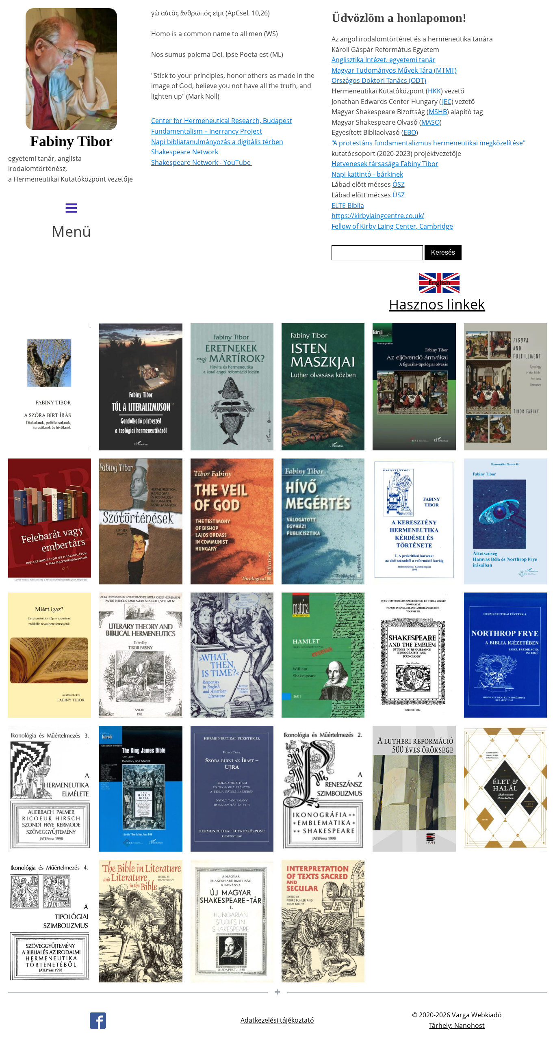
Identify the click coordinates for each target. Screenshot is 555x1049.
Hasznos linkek (437, 304)
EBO (409, 132)
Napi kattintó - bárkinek (367, 174)
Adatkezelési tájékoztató (277, 1020)
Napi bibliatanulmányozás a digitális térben (217, 141)
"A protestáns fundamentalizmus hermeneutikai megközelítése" (428, 142)
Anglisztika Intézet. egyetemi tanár (384, 59)
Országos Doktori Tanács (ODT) (379, 80)
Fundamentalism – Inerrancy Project (206, 131)
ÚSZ (398, 194)
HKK (434, 91)
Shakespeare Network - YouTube (201, 162)
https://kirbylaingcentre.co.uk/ (378, 215)
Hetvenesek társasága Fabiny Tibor (385, 163)
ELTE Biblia (348, 205)
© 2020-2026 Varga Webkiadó (457, 1014)
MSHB (438, 111)
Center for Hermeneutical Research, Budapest (221, 120)
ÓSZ (398, 184)
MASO (430, 122)
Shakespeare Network (185, 151)
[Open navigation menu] (71, 209)
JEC (446, 101)
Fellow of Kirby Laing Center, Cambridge (392, 226)
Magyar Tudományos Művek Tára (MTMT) (394, 70)
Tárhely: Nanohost (457, 1025)
